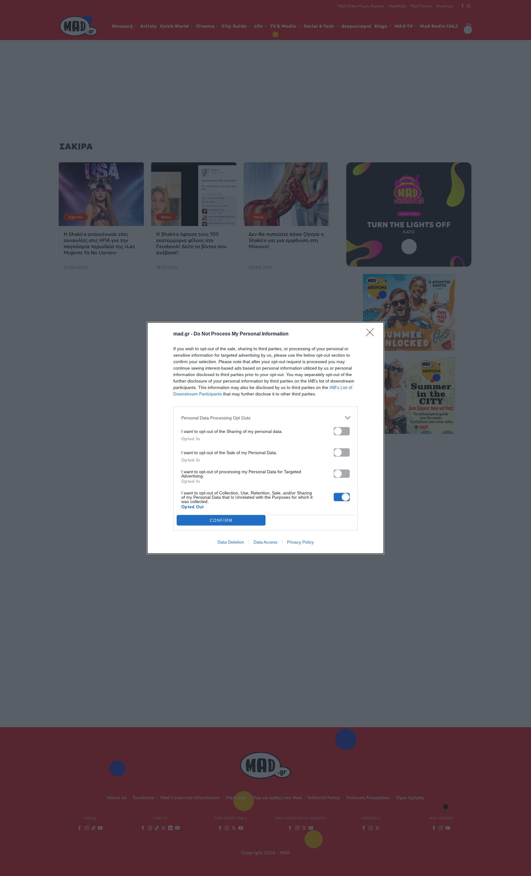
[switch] (342, 431)
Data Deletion (231, 542)
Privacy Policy (300, 542)
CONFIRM (221, 520)
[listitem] (265, 417)
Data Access (265, 542)
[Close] (372, 334)
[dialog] (265, 438)
